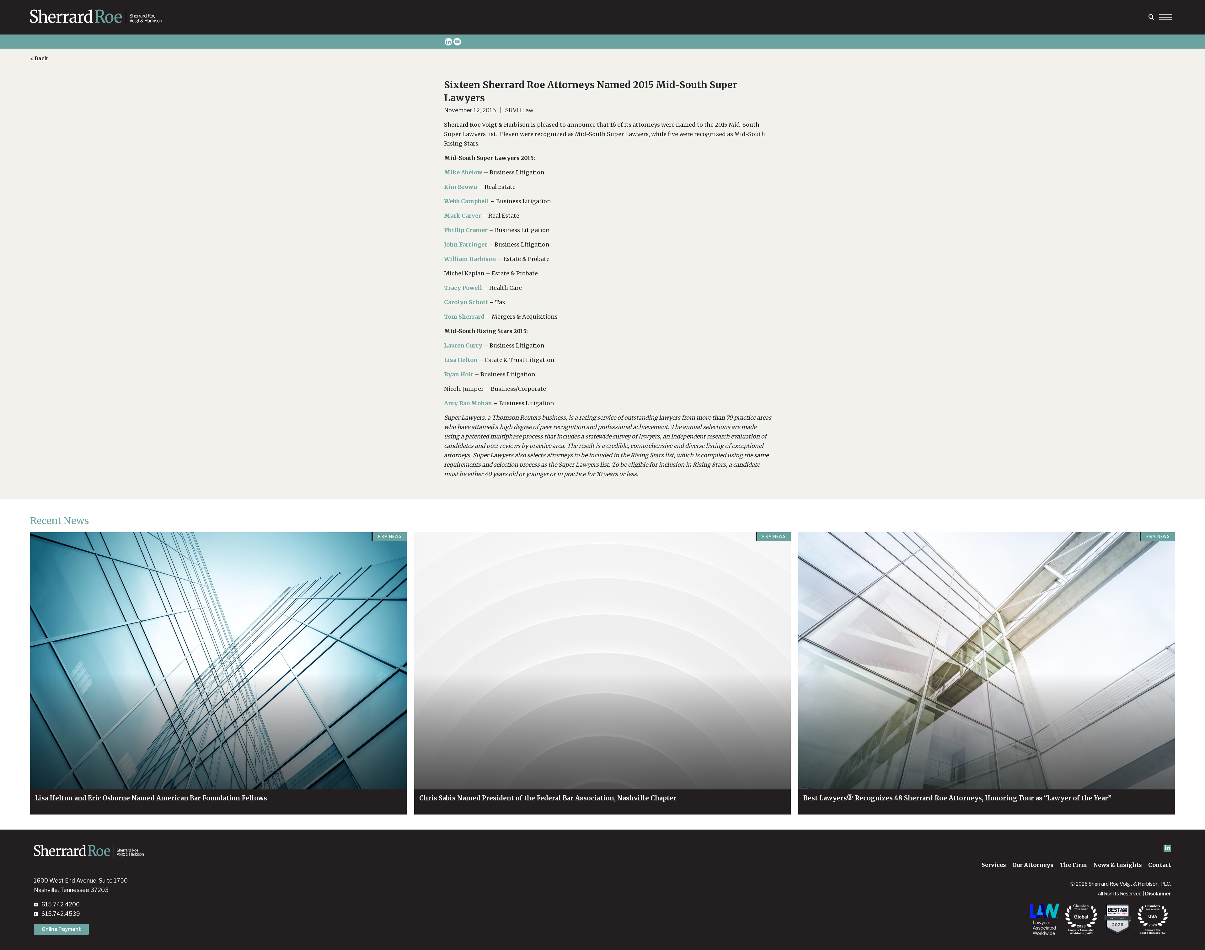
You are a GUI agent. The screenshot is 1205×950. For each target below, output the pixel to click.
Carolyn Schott (466, 302)
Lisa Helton (461, 360)
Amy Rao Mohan (468, 403)
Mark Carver (463, 215)
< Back (39, 58)
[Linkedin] (448, 41)
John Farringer (466, 244)
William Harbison (470, 259)
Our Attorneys (1032, 864)
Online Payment (61, 929)
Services (994, 864)
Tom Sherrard (465, 316)
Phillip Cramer (466, 230)
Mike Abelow (464, 172)
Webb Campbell (467, 201)
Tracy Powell (463, 287)
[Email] (457, 41)
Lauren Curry (464, 345)
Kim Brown (461, 186)
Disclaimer (1158, 894)
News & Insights (1117, 864)
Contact (1159, 864)
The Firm (1073, 864)
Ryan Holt (459, 374)
